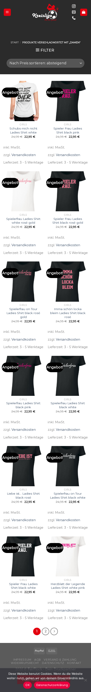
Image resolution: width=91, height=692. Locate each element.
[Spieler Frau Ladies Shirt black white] (23, 556)
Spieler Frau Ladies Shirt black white (23, 586)
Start (15, 42)
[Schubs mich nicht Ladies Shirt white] (23, 101)
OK (27, 685)
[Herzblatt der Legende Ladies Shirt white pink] (68, 556)
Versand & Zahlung (60, 659)
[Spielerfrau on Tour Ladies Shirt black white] (68, 466)
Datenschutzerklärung (52, 685)
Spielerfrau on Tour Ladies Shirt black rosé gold (23, 312)
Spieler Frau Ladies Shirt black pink (67, 130)
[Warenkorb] (83, 12)
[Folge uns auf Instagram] (74, 6)
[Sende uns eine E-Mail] (74, 12)
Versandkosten (23, 155)
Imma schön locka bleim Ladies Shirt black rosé (67, 312)
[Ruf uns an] (74, 18)
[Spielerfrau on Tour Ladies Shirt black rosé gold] (23, 281)
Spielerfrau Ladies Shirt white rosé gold (23, 221)
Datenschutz (53, 663)
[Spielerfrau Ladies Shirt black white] (68, 376)
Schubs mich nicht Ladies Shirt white (23, 130)
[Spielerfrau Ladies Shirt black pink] (23, 376)
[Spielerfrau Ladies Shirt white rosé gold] (23, 191)
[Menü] (7, 12)
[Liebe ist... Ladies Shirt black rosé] (23, 466)
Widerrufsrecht (25, 663)
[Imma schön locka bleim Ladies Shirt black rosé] (68, 281)
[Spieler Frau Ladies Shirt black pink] (68, 101)
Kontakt (74, 663)
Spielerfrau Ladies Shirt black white (68, 405)
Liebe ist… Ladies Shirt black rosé (23, 495)
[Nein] (85, 681)
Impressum (22, 659)
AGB (37, 659)
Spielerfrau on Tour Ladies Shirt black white (67, 495)
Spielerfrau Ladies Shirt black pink (23, 405)
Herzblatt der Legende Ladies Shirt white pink (68, 586)
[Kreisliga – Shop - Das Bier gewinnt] (45, 12)
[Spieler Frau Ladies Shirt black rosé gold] (68, 191)
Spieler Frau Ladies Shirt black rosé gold (67, 221)
